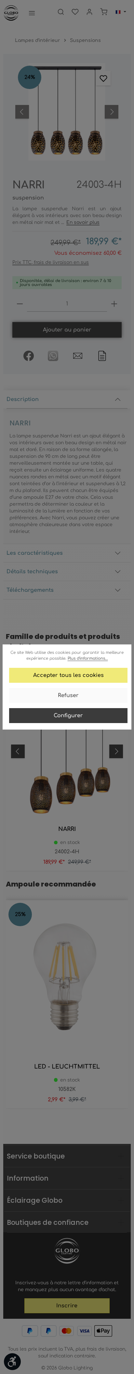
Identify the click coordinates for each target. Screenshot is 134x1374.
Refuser (68, 695)
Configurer (68, 716)
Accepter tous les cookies (68, 675)
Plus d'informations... (88, 658)
